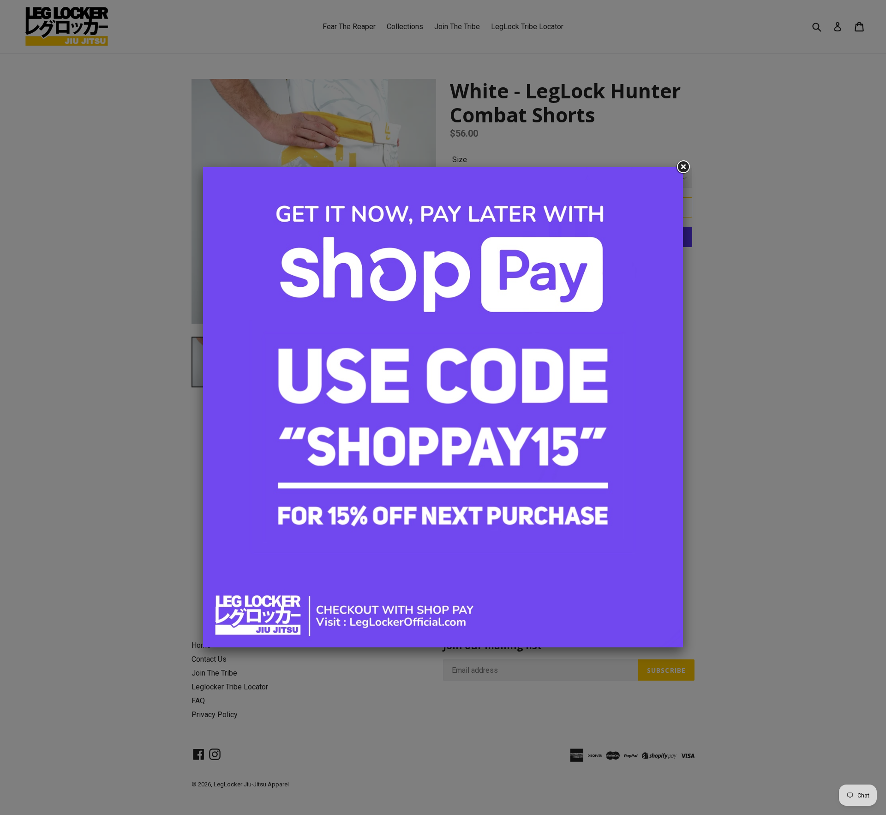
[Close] (683, 167)
